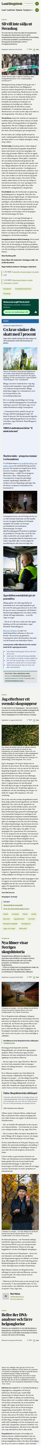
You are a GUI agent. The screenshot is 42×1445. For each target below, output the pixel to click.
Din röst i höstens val (11, 631)
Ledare (4, 1310)
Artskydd (15, 914)
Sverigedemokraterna (23, 288)
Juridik (34, 914)
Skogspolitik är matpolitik (13, 905)
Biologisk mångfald (10, 923)
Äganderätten (19, 919)
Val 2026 (31, 919)
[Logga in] (37, 4)
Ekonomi (6, 919)
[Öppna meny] (37, 10)
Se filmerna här (9, 1043)
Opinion (19, 10)
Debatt (4, 19)
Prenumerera (29, 3)
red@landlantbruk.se (17, 1296)
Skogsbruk (7, 288)
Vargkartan (28, 10)
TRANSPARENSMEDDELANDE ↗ (14, 681)
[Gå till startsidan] (12, 3)
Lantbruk (11, 10)
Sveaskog (6, 293)
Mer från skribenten (16, 1299)
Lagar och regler (9, 928)
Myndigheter (26, 923)
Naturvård (23, 928)
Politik (5, 914)
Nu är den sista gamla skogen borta (16, 909)
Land (4, 10)
